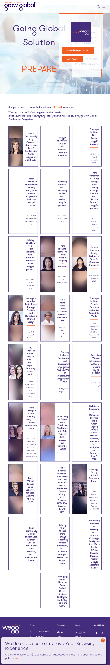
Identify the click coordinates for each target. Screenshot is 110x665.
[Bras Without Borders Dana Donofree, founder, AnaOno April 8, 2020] (16, 489)
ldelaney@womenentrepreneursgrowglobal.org (31, 115)
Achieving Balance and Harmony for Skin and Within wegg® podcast (62, 201)
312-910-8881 (42, 631)
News (78, 636)
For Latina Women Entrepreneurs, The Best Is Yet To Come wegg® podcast (96, 372)
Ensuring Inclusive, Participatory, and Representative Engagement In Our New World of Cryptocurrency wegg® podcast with (64, 372)
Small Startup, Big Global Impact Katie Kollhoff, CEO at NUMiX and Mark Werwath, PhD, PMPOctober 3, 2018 (31, 544)
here (15, 658)
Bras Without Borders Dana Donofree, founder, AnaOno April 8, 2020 (30, 490)
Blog (59, 636)
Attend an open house (77, 50)
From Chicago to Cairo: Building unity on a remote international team (31, 431)
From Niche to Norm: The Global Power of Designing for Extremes (62, 264)
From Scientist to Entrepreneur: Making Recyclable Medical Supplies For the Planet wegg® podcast (31, 201)
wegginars (80, 632)
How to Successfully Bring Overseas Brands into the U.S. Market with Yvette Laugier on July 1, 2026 (31, 146)
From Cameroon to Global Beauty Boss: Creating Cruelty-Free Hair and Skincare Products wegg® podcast (94, 201)
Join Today (72, 59)
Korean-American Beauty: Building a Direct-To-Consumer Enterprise (94, 264)
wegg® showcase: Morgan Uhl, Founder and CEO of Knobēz (62, 146)
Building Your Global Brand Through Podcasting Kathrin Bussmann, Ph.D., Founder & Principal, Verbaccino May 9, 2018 (62, 544)
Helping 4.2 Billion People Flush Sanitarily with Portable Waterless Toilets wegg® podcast (30, 264)
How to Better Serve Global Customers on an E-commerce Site (62, 317)
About (60, 632)
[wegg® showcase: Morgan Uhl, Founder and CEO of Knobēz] (48, 146)
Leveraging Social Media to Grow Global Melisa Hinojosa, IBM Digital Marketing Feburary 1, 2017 (62, 591)
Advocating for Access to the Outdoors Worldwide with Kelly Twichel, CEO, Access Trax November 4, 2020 (62, 432)
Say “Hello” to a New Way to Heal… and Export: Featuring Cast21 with (30, 371)
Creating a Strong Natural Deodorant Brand (94, 489)
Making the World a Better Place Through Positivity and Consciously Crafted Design (31, 318)
